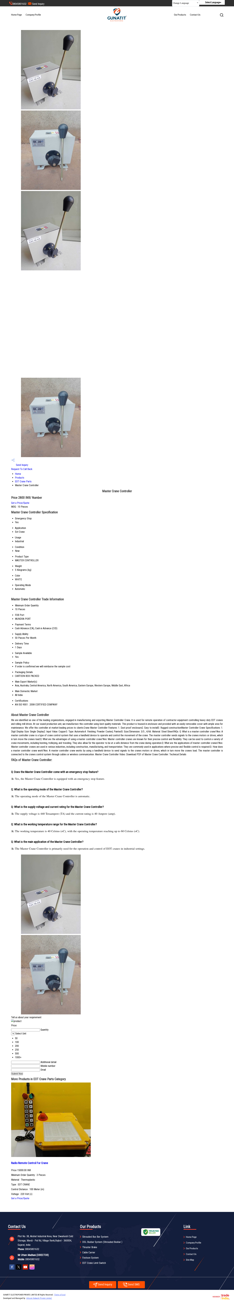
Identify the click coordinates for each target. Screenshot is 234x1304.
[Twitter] (18, 1269)
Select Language (212, 2)
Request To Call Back (21, 469)
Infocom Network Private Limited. (39, 1298)
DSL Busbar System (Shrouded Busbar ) (102, 1242)
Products (19, 477)
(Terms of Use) (60, 1295)
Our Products (180, 14)
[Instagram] (32, 1269)
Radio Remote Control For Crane (29, 1163)
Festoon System (90, 1257)
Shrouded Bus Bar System (95, 1236)
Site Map (190, 1259)
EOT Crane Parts (23, 481)
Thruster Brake (89, 1247)
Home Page (16, 14)
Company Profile (33, 14)
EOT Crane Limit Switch (94, 1262)
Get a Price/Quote (20, 502)
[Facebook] (12, 1269)
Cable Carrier (88, 1252)
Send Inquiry (38, 3)
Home (18, 473)
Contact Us (195, 14)
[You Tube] (25, 1269)
